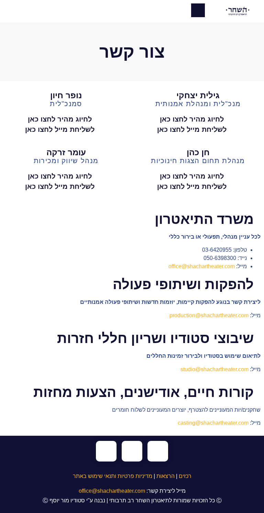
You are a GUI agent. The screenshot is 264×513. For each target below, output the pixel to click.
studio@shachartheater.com (214, 369)
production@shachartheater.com (209, 315)
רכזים (185, 476)
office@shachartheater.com (201, 266)
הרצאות (165, 476)
